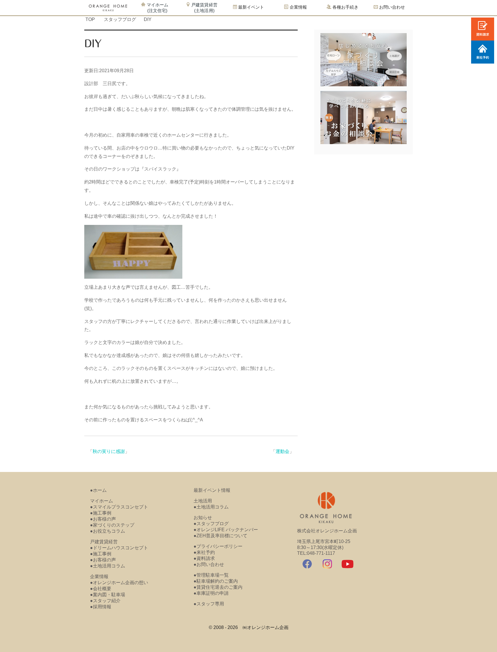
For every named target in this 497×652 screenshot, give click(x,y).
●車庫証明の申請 (211, 593)
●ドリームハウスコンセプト (119, 547)
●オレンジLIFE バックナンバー (226, 529)
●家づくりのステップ (112, 525)
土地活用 (203, 500)
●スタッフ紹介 (105, 600)
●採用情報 (100, 606)
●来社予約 (204, 552)
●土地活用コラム (107, 565)
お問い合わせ (391, 7)
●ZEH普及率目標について (220, 535)
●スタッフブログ (211, 523)
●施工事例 (100, 512)
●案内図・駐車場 (107, 594)
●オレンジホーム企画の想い (119, 582)
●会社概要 (100, 588)
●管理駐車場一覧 (211, 575)
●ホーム (98, 490)
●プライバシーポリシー (218, 546)
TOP (90, 19)
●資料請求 (204, 558)
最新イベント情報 (212, 490)
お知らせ (203, 517)
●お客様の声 (103, 519)
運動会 (282, 451)
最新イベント (250, 7)
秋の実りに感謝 (109, 451)
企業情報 (99, 576)
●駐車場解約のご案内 (216, 581)
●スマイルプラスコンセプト (119, 506)
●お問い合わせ (209, 564)
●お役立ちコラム (107, 531)
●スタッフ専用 (209, 603)
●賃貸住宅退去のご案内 (218, 587)
